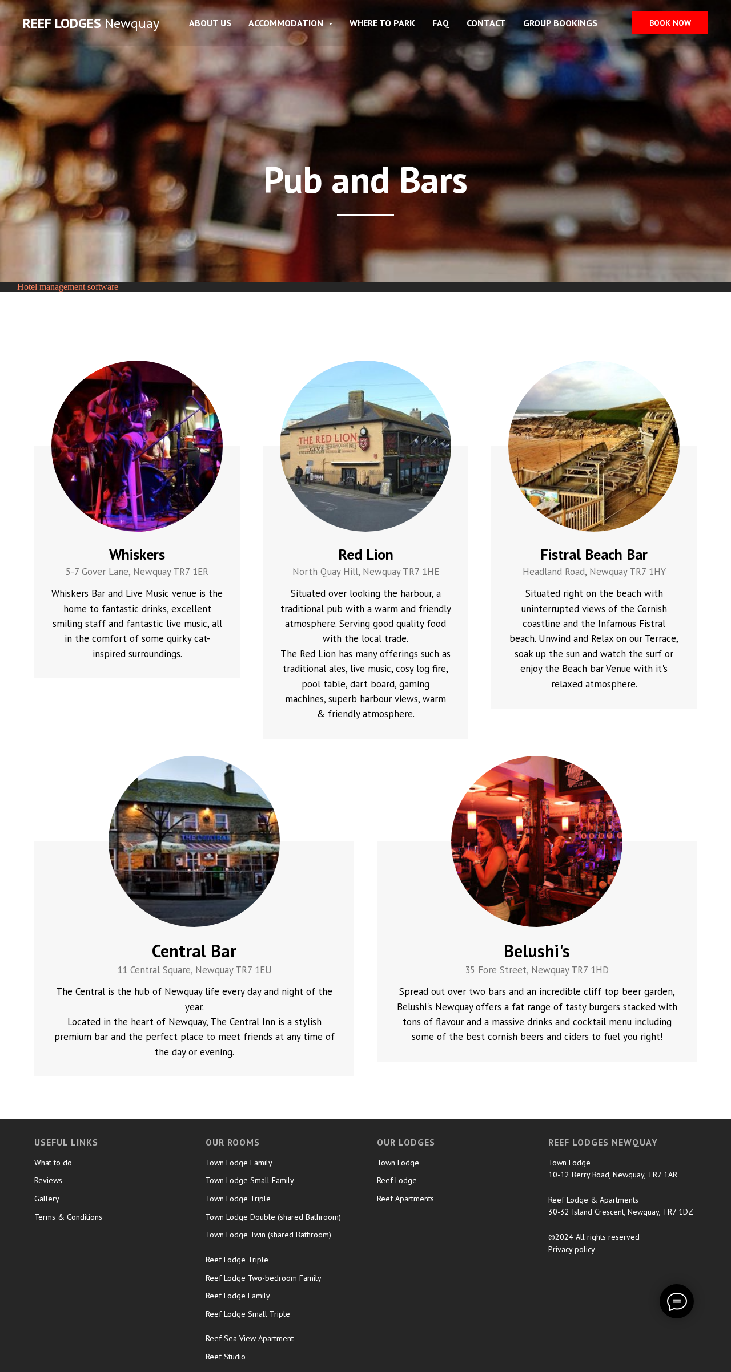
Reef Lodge (397, 1180)
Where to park (382, 23)
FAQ (440, 23)
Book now (670, 23)
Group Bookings (560, 23)
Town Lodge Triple (238, 1198)
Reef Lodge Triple (237, 1259)
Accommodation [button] (287, 23)
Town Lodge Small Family (250, 1180)
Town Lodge (398, 1163)
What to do (53, 1163)
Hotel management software (67, 287)
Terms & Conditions (68, 1217)
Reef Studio (226, 1356)
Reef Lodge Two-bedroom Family (264, 1278)
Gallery (46, 1198)
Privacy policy (571, 1249)
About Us (210, 23)
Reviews (48, 1180)
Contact (486, 23)
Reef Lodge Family (238, 1295)
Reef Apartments (405, 1198)
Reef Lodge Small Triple (248, 1314)
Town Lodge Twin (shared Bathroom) (268, 1234)
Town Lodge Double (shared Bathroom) (273, 1217)
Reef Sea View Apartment (250, 1338)
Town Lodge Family (239, 1163)
